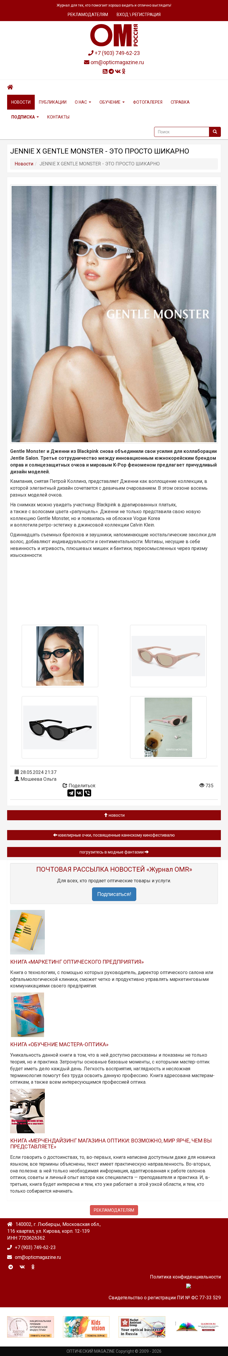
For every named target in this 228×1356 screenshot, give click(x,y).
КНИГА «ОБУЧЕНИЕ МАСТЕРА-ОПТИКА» (59, 1044)
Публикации (52, 102)
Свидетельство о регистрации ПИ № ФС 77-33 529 (165, 1297)
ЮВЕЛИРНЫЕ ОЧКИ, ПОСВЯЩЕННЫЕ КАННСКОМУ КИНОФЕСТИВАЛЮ (116, 835)
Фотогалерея (147, 102)
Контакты (58, 117)
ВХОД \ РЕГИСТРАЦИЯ (139, 14)
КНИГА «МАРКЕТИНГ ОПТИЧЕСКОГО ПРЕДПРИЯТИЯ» (77, 962)
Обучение (110, 102)
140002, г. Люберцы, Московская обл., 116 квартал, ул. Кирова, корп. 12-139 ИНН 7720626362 (54, 1231)
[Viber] (87, 792)
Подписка (23, 117)
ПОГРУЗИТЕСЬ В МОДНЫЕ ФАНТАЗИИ (112, 852)
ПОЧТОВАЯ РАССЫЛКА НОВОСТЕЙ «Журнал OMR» (114, 869)
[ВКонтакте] (79, 792)
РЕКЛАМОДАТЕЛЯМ (88, 14)
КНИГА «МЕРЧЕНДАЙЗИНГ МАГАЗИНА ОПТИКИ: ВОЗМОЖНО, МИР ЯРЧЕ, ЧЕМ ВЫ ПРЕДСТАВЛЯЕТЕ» (111, 1143)
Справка (180, 102)
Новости (21, 102)
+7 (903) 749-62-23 (117, 53)
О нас (81, 102)
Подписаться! (114, 894)
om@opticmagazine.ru (116, 62)
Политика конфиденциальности (185, 1277)
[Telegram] (71, 792)
